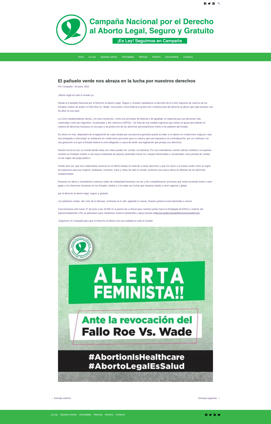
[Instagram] (213, 3)
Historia (156, 57)
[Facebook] (205, 3)
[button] (219, 3)
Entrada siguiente (209, 398)
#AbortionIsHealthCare (188, 213)
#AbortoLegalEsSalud (164, 213)
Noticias (143, 57)
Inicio (81, 57)
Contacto (188, 57)
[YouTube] (219, 415)
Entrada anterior (61, 398)
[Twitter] (209, 3)
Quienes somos (108, 57)
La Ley (92, 57)
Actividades (128, 57)
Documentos (172, 57)
